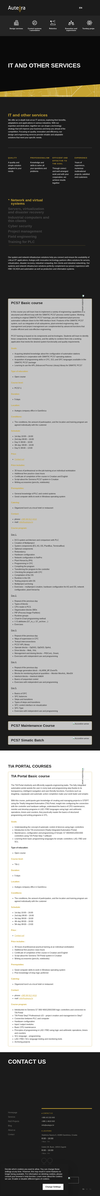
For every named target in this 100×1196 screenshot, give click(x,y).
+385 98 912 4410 (29, 519)
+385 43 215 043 (48, 1117)
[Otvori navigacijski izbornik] (89, 8)
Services (11, 1117)
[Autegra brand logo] (16, 9)
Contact (11, 1134)
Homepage (12, 1112)
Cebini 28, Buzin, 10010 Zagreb (54, 1147)
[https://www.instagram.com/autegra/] (49, 1160)
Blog (10, 1126)
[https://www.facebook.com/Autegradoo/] (44, 1160)
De (90, 1189)
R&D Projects (13, 1121)
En (83, 1189)
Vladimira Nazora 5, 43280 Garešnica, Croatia (59, 1135)
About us (11, 1130)
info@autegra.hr (26, 522)
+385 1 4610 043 (48, 1121)
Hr (87, 1189)
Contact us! (19, 459)
